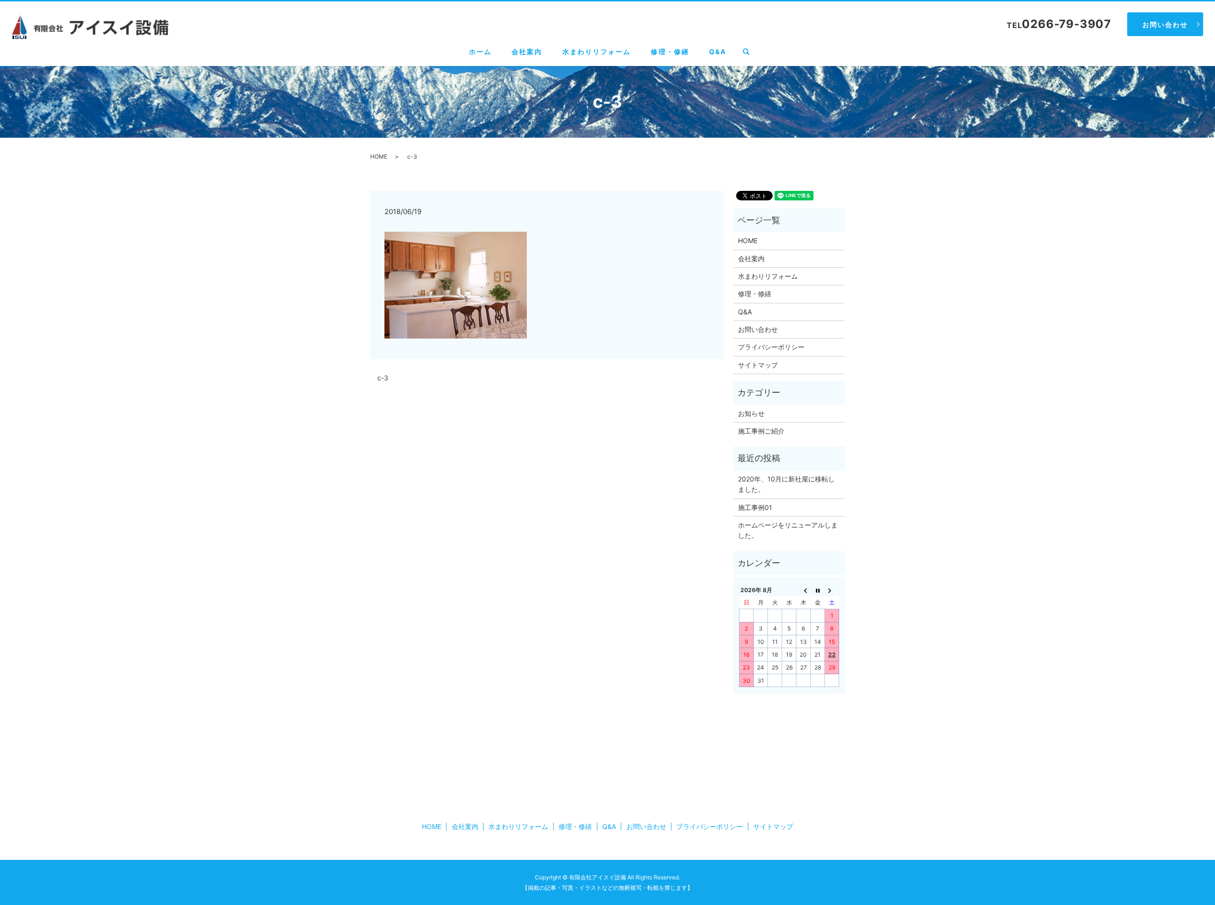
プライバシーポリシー (771, 347)
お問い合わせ (1165, 24)
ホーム (480, 51)
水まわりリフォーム (596, 51)
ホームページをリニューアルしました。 (788, 530)
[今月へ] (818, 590)
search (751, 52)
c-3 (382, 378)
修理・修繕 (670, 51)
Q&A (717, 51)
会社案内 (527, 51)
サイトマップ (758, 365)
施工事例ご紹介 (761, 431)
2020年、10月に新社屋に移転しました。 (786, 484)
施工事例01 (755, 507)
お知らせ (751, 413)
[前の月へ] (803, 590)
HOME (378, 156)
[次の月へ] (832, 590)
